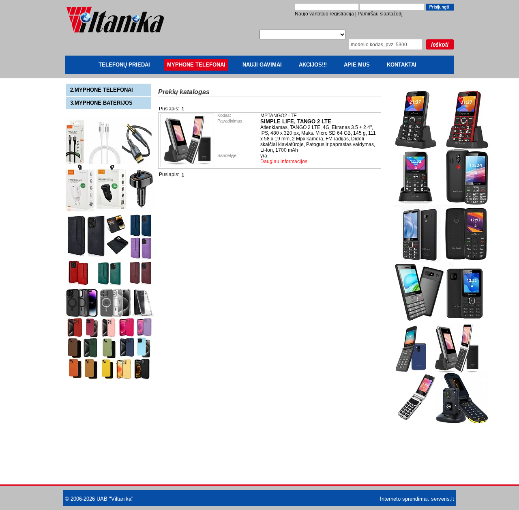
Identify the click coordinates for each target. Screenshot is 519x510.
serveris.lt (442, 499)
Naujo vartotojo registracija (324, 14)
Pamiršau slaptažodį (380, 14)
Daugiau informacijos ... (286, 161)
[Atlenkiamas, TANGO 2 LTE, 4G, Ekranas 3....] (188, 165)
